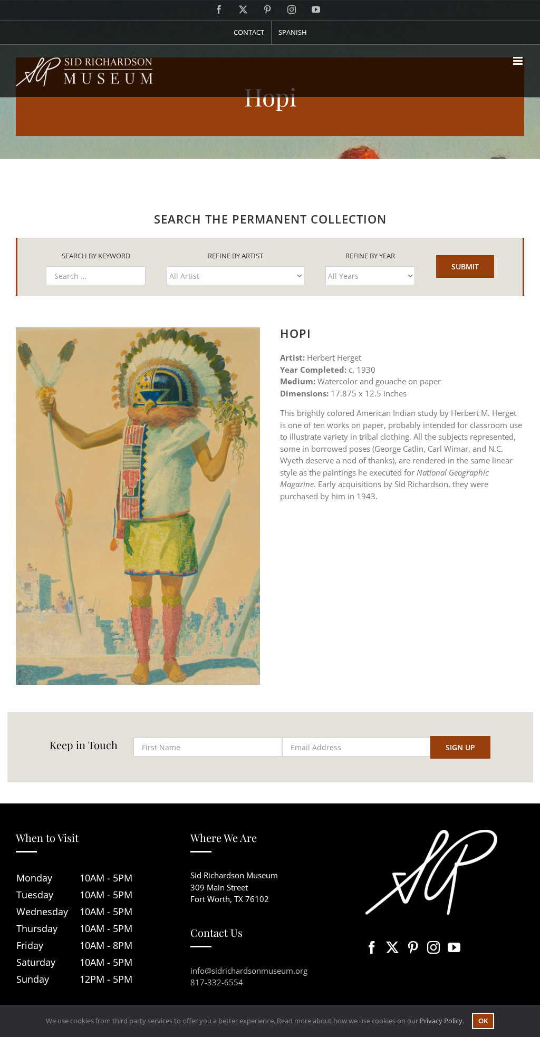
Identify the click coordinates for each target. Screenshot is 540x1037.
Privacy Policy (441, 1020)
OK (483, 1020)
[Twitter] (392, 947)
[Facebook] (371, 947)
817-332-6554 (216, 982)
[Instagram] (433, 947)
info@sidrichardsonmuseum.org (248, 970)
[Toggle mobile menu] (518, 60)
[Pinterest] (413, 947)
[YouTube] (454, 947)
